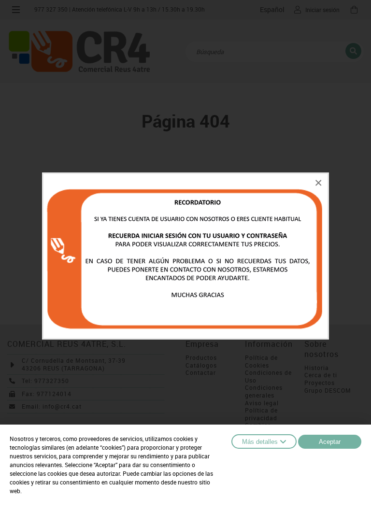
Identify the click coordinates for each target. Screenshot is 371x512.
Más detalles (260, 441)
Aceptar (330, 441)
